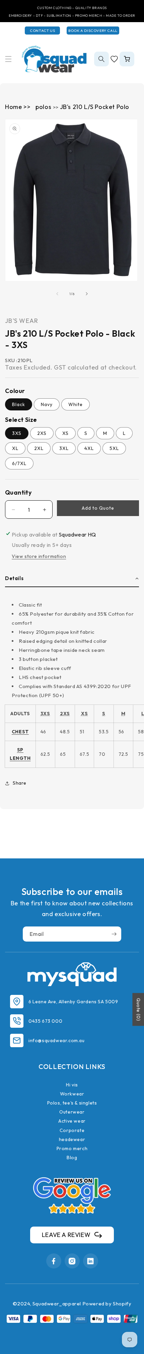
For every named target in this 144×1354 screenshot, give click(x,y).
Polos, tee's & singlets (72, 1103)
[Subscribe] (113, 934)
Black (18, 404)
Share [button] (19, 783)
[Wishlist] (114, 59)
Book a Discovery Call (93, 30)
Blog (72, 1157)
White (75, 404)
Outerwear (71, 1112)
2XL (39, 448)
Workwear (72, 1094)
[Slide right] (86, 293)
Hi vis (72, 1085)
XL (15, 448)
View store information (39, 556)
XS (65, 433)
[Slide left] (57, 293)
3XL (64, 448)
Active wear (72, 1121)
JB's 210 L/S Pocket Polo (94, 107)
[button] (8, 59)
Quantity (18, 492)
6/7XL (19, 463)
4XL (89, 448)
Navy (47, 404)
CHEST (20, 732)
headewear (72, 1139)
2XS (42, 433)
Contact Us (42, 30)
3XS (16, 433)
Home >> (17, 107)
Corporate (72, 1130)
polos (44, 107)
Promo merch (72, 1148)
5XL (114, 448)
